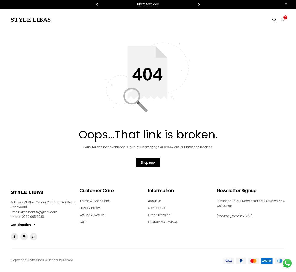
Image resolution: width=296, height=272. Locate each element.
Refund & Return (92, 215)
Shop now (148, 162)
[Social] (14, 236)
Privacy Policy (90, 208)
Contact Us (156, 208)
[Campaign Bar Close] (288, 4)
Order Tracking (159, 215)
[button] (199, 4)
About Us (154, 201)
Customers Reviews (163, 222)
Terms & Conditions (95, 201)
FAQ (83, 222)
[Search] (274, 19)
